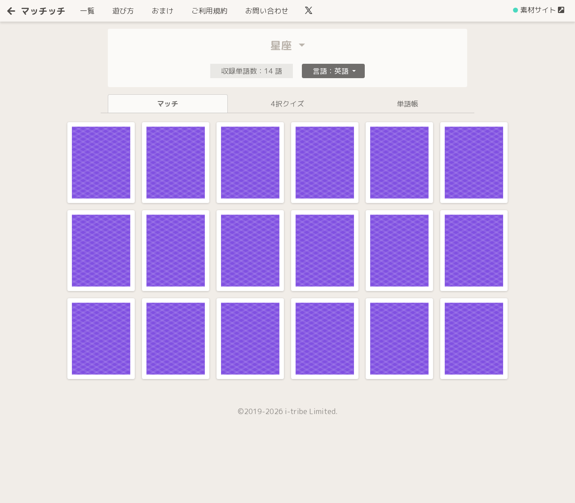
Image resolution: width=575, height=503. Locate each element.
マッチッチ (43, 10)
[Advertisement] (67, 469)
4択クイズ (287, 104)
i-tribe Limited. (311, 411)
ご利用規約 (209, 11)
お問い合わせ (266, 11)
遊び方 (123, 11)
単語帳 (407, 104)
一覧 (89, 10)
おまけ (162, 11)
